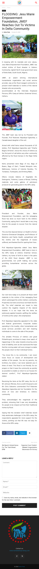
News (8, 7)
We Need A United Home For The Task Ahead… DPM (10, 447)
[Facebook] (17, 556)
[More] (30, 433)
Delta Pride (7, 32)
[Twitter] (22, 556)
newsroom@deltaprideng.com (19, 551)
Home (3, 7)
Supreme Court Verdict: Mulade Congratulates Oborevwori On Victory (29, 447)
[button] (3, 2)
